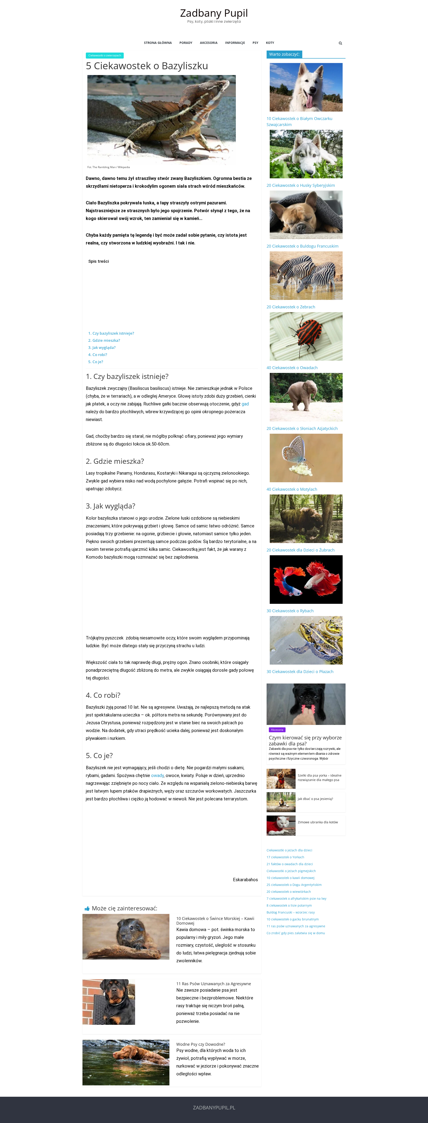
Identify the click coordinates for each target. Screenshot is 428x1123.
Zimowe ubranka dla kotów (318, 822)
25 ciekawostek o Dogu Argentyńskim (294, 885)
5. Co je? (95, 361)
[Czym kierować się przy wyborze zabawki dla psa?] (306, 686)
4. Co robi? (97, 354)
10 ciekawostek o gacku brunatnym (293, 919)
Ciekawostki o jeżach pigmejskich (291, 871)
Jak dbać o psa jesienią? (315, 799)
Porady (185, 43)
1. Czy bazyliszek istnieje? (111, 333)
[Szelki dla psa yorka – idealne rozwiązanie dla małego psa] (281, 771)
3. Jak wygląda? (102, 347)
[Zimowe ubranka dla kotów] (281, 818)
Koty (270, 43)
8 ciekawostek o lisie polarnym (289, 905)
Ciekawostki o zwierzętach (104, 55)
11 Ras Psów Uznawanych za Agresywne (213, 983)
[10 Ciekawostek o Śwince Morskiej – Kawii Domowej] (125, 916)
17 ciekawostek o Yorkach (285, 857)
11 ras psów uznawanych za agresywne (296, 926)
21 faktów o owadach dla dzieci (290, 864)
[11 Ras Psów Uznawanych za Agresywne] (108, 981)
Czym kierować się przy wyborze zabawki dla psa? (305, 740)
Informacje (235, 43)
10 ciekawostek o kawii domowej (291, 878)
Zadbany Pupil (214, 13)
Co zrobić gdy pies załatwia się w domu (296, 933)
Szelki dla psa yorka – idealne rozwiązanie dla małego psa (320, 777)
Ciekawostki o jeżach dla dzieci (289, 850)
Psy (255, 43)
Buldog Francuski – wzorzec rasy (291, 912)
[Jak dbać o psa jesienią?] (281, 794)
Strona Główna (158, 43)
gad (245, 404)
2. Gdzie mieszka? (104, 340)
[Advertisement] (170, 297)
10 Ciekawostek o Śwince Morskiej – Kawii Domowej (215, 921)
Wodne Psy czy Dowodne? (200, 1044)
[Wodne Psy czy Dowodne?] (125, 1042)
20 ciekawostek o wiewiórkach (289, 891)
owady (157, 775)
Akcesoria (209, 43)
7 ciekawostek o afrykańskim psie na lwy (296, 898)
